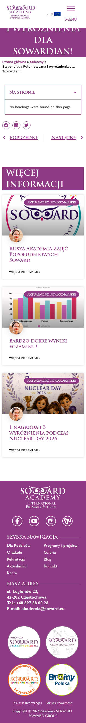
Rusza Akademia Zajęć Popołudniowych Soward (38, 254)
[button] (75, 92)
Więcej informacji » (24, 272)
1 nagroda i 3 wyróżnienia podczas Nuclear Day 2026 (39, 433)
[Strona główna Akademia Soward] (21, 12)
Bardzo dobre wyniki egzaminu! (38, 344)
